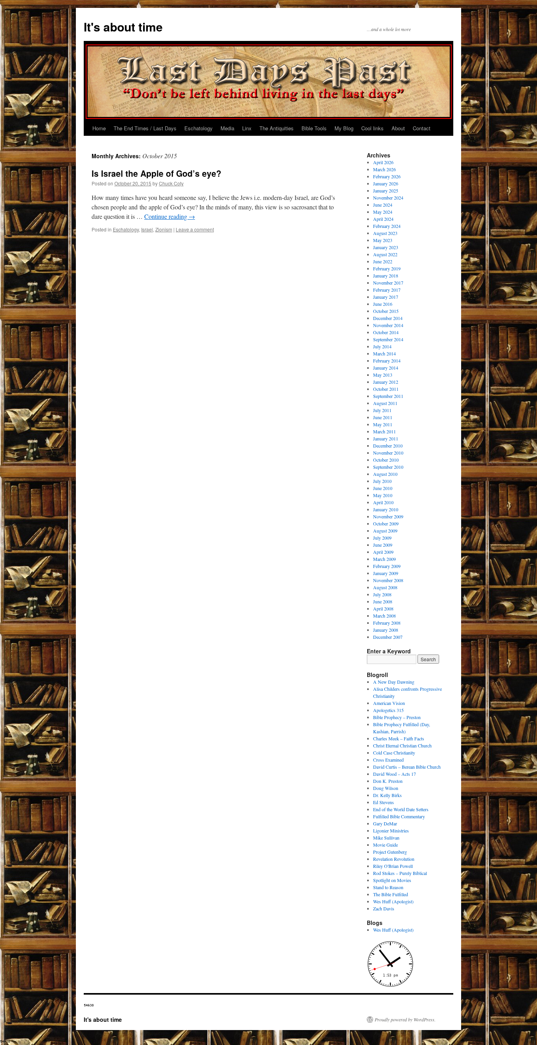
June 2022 (382, 261)
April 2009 (383, 552)
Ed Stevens (383, 802)
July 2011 (382, 410)
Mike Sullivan (386, 837)
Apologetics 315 (388, 710)
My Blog (344, 128)
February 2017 (387, 290)
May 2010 (382, 495)
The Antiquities (276, 128)
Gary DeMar (385, 823)
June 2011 (382, 417)
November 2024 (388, 197)
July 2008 (382, 594)
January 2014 (385, 367)
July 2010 (382, 481)
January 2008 (385, 630)
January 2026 (385, 183)
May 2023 (382, 240)
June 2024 (382, 205)
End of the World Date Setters (400, 809)
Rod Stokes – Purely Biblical (400, 873)
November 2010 (388, 452)
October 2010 (386, 460)
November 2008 (388, 580)
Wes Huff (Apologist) (393, 901)
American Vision (389, 703)
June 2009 (382, 545)
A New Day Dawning (393, 682)
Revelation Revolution (393, 859)
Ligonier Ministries (391, 830)
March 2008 (384, 615)
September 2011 (388, 396)
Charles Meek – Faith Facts (398, 738)
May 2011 (382, 424)
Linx (247, 128)
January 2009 (385, 573)
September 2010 (388, 467)
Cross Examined (388, 759)
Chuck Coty (171, 183)
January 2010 (385, 509)
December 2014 (388, 318)
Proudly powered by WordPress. (405, 1019)
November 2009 (388, 516)
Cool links (372, 128)
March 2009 (384, 559)
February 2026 (387, 176)
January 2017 (385, 297)
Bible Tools (314, 128)
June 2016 (382, 304)
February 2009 (387, 566)
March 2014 (384, 353)
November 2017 (388, 282)
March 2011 (384, 431)
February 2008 (387, 623)
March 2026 (384, 169)
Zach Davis (383, 908)
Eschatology (198, 128)
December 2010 (388, 445)
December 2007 (388, 637)
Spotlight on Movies (392, 880)
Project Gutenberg (390, 852)
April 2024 (383, 219)
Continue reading (169, 216)
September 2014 (388, 339)
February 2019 (387, 268)
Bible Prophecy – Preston (397, 717)
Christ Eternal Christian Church (402, 745)
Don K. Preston (388, 781)
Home (99, 128)
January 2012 (385, 382)
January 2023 (385, 247)
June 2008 (382, 601)
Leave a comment (195, 229)
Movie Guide (385, 845)
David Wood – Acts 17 (394, 774)
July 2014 (382, 346)
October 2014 (386, 332)
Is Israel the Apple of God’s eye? (156, 173)
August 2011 (385, 403)
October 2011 (386, 389)
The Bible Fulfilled (390, 894)
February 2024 (387, 226)
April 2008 (383, 608)
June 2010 (382, 488)
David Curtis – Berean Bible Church (407, 767)
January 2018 (385, 275)
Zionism (163, 229)
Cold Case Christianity (394, 752)
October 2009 (386, 523)
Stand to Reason (388, 887)
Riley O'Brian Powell (393, 866)
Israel (147, 229)
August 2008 (385, 587)
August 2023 (385, 233)
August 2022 (385, 254)
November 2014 (388, 325)
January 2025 (385, 190)
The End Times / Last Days (145, 128)
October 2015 (386, 311)
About (398, 128)
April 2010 (383, 502)
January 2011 (385, 438)
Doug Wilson (385, 788)
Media (227, 128)
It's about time (123, 26)
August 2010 (385, 474)
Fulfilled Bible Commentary (399, 816)
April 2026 (383, 162)
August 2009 (385, 530)
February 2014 (387, 360)
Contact (421, 128)
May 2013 (382, 375)
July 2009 (382, 538)
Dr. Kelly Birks (387, 795)
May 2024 (382, 212)
